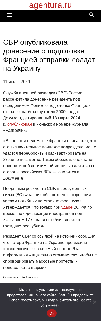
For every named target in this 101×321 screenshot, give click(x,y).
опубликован (19, 124)
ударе (67, 207)
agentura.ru (50, 5)
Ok (51, 313)
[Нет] (94, 302)
